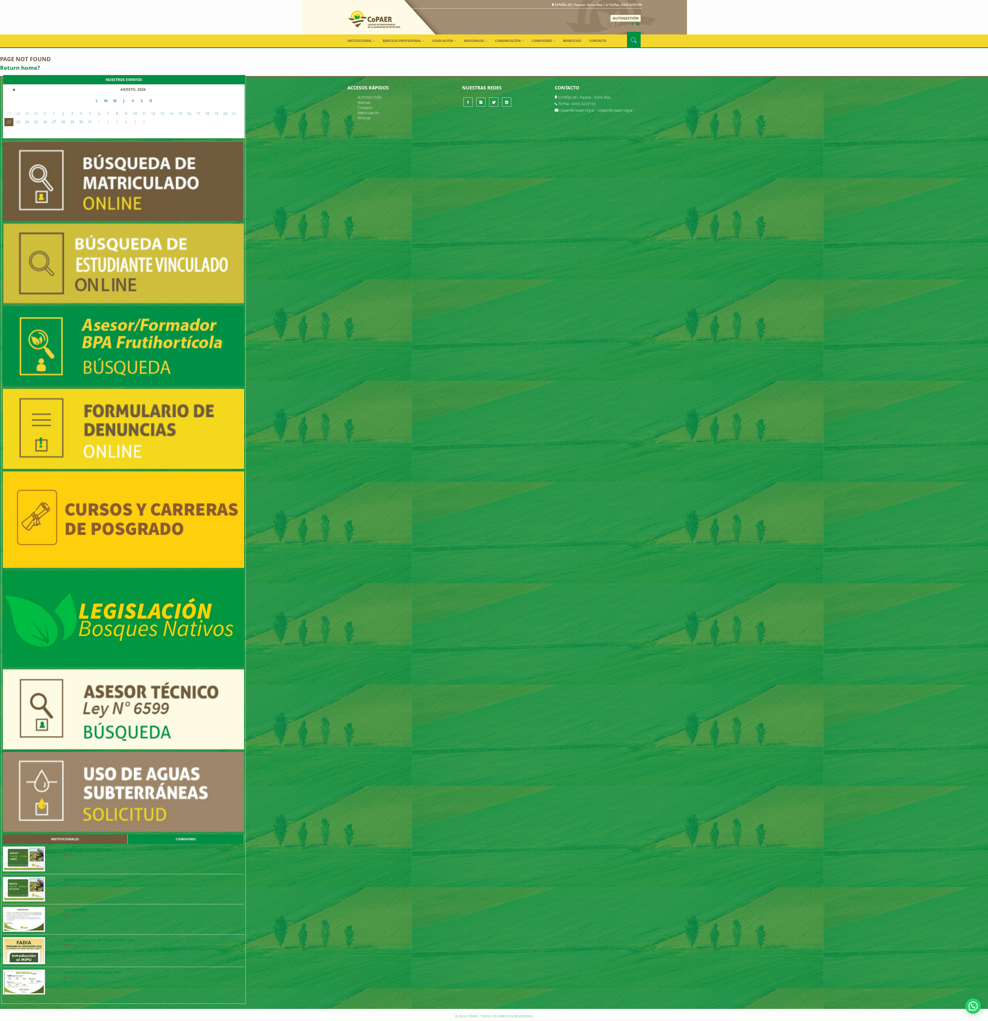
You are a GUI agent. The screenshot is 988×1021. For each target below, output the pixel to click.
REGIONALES (474, 41)
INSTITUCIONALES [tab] (65, 839)
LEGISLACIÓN (442, 41)
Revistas (364, 117)
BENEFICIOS (572, 41)
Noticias (364, 102)
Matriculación (368, 112)
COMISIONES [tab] (186, 839)
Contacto (597, 41)
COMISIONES (542, 41)
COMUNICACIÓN (508, 41)
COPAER (374, 19)
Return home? (20, 67)
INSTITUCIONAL (359, 41)
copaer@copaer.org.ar (576, 110)
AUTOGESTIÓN (626, 18)
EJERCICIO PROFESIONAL (402, 41)
